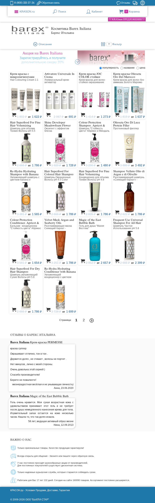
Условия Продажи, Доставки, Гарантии (47, 490)
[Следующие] (92, 320)
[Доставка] (135, 3)
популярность (111, 67)
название (130, 67)
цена (142, 67)
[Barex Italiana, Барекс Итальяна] (30, 30)
